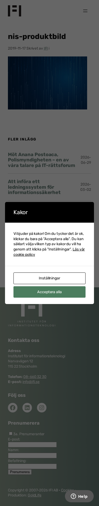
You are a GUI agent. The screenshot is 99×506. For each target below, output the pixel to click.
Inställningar (49, 278)
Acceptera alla (49, 292)
